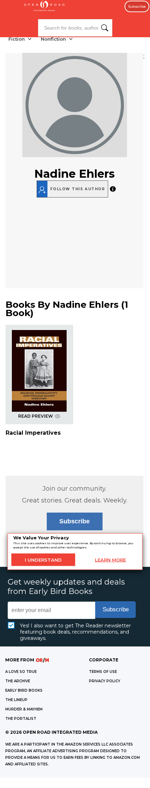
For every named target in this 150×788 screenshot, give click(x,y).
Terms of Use (103, 671)
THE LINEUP (16, 700)
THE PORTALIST (20, 718)
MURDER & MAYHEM (24, 709)
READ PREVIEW (35, 416)
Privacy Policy (104, 681)
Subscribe (137, 6)
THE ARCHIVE (17, 681)
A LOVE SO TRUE (21, 671)
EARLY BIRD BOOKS (24, 690)
